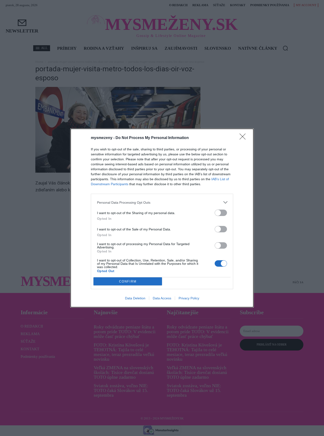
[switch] (221, 213)
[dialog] (162, 218)
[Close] (244, 138)
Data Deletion (135, 298)
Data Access (162, 298)
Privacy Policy (189, 298)
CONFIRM (128, 281)
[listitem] (162, 202)
